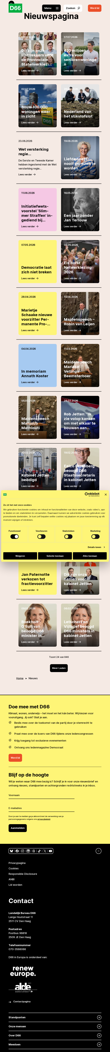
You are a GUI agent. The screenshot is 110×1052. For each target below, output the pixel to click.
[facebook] (17, 851)
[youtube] (50, 851)
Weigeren (20, 556)
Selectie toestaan (55, 556)
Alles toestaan (90, 556)
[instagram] (22, 851)
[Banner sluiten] (106, 495)
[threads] (33, 851)
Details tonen (94, 547)
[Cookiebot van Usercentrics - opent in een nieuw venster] (86, 494)
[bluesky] (11, 851)
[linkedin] (28, 851)
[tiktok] (39, 851)
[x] (44, 851)
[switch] (41, 536)
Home (19, 678)
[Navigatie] (97, 851)
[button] (53, 8)
